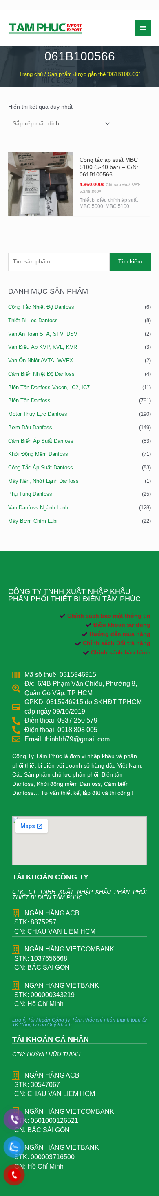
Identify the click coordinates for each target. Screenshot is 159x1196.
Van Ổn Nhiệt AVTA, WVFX (40, 360)
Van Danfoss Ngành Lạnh (38, 507)
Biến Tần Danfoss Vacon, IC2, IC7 (49, 387)
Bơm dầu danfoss (30, 427)
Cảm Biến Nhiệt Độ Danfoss (41, 374)
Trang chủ (31, 74)
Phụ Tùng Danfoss (30, 494)
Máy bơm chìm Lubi (32, 521)
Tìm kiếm (130, 262)
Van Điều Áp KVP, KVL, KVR (42, 347)
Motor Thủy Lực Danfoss (37, 414)
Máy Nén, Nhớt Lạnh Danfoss (43, 481)
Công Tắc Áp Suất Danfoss (40, 467)
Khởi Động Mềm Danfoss (38, 454)
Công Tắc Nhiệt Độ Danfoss (41, 307)
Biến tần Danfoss (29, 400)
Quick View (40, 209)
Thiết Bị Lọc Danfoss (33, 320)
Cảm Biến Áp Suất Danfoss (40, 441)
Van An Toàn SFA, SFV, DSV (42, 334)
